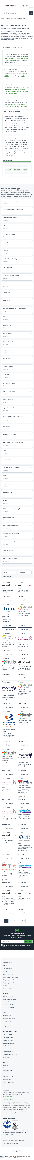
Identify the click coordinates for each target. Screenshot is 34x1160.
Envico (4, 588)
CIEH (19, 642)
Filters (7, 572)
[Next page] (28, 921)
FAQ (4, 1073)
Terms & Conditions (8, 1082)
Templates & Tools (8, 1051)
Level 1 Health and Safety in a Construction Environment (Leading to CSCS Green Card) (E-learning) (9, 901)
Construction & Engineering (21, 172)
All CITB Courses (7, 988)
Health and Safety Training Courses (15, 18)
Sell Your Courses (8, 1076)
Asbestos (25, 169)
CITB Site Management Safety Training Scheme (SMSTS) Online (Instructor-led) (25, 848)
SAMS (19, 843)
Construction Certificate (9, 999)
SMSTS (25, 74)
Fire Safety (17, 104)
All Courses (6, 1057)
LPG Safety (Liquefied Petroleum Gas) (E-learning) (24, 722)
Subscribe (28, 941)
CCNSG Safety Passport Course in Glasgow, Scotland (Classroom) (7, 618)
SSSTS (7, 76)
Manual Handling (13, 89)
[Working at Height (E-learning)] (25, 893)
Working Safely (7, 1021)
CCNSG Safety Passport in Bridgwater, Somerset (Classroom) (9, 735)
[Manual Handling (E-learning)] (9, 585)
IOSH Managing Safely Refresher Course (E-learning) (8, 644)
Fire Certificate (7, 1002)
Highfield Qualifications (24, 814)
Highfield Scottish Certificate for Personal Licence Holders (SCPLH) (25, 874)
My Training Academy (7, 872)
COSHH (14, 91)
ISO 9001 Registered (8, 1071)
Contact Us (6, 1068)
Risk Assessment (22, 106)
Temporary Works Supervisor (11, 983)
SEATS (5, 985)
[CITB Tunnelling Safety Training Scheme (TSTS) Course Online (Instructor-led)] (25, 782)
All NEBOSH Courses (9, 1007)
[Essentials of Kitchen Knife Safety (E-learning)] (9, 753)
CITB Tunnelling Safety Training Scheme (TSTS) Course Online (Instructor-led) (24, 790)
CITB (19, 165)
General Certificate (8, 996)
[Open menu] (31, 6)
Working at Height (22, 91)
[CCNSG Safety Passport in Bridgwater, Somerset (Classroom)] (9, 720)
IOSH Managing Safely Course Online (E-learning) (24, 693)
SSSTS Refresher (8, 974)
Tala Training (5, 614)
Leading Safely (7, 1024)
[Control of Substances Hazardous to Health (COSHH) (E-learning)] (25, 661)
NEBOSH (12, 60)
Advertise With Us (8, 1079)
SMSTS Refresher (8, 968)
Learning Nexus (22, 611)
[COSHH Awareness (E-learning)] (9, 688)
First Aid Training (7, 1034)
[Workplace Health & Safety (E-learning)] (25, 585)
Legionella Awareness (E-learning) (24, 765)
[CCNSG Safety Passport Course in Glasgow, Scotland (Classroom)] (9, 609)
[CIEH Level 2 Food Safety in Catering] (25, 638)
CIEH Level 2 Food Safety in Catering (23, 645)
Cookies (9, 1143)
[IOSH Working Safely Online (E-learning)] (25, 608)
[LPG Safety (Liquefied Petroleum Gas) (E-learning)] (25, 715)
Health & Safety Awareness (10, 977)
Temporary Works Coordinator (11, 980)
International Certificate (9, 1005)
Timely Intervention (7, 666)
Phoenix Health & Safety (8, 695)
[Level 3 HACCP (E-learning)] (9, 867)
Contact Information (8, 1099)
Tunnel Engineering (23, 785)
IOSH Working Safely (22, 58)
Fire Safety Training (8, 1037)
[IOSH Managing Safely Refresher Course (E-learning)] (9, 637)
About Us (5, 1065)
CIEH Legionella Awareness (6, 790)
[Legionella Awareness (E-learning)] (25, 755)
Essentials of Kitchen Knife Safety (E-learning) (8, 760)
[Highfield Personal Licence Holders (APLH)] (25, 811)
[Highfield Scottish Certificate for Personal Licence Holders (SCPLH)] (25, 866)
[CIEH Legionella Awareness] (9, 783)
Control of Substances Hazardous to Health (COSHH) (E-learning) (24, 668)
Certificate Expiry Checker (10, 1054)
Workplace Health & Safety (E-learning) (23, 590)
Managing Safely (7, 1015)
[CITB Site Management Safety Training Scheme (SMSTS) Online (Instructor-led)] (25, 838)
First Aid (10, 104)
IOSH (7, 165)
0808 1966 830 (9, 1097)
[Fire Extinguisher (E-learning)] (9, 835)
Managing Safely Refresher (10, 1018)
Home (2, 18)
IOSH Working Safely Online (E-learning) (24, 614)
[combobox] (17, 13)
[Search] (31, 13)
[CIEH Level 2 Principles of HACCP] (9, 812)
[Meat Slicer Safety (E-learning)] (9, 662)
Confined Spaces (12, 93)
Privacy (4, 1143)
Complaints (15, 1143)
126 (23, 921)
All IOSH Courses (7, 1027)
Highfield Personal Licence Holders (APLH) (25, 817)
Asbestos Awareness (9, 1043)
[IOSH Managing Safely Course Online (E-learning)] (25, 686)
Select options (9, 629)
